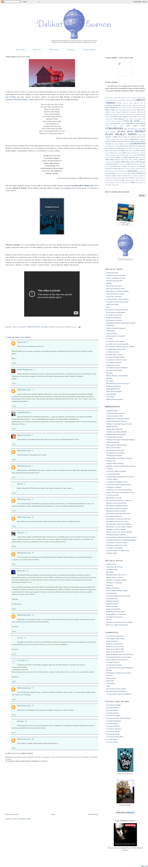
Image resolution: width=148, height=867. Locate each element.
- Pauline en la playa (111, 606)
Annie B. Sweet (128, 103)
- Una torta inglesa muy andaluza (115, 691)
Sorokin (19, 571)
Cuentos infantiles (139, 126)
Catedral (113, 112)
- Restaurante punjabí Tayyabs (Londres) (118, 513)
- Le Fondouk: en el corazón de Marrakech (118, 490)
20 (33, 739)
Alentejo (139, 97)
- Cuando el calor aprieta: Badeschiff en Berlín (119, 440)
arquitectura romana (138, 105)
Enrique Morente (141, 137)
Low (122, 157)
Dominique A (109, 137)
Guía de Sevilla (137, 146)
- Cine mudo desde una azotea (114, 294)
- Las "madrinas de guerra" (113, 362)
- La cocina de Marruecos (113, 721)
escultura (113, 139)
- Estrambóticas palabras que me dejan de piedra (120, 323)
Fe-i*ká (19, 660)
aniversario (119, 103)
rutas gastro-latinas (110, 173)
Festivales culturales (111, 141)
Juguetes (124, 153)
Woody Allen (115, 185)
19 (26, 721)
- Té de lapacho (110, 683)
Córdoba (142, 123)
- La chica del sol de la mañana (115, 341)
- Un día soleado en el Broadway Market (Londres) (121, 537)
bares (143, 107)
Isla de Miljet (128, 148)
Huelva (111, 148)
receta (137, 168)
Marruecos (142, 159)
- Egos (107, 307)
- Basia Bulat (109, 572)
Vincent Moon (138, 182)
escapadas (107, 139)
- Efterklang (109, 585)
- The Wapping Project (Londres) (115, 535)
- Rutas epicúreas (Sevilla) (113, 516)
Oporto (115, 164)
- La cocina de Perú (111, 723)
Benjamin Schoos (126, 110)
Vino (144, 182)
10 (33, 517)
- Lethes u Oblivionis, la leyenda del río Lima (119, 492)
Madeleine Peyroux (140, 157)
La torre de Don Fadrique (121, 155)
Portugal (142, 166)
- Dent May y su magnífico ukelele (116, 580)
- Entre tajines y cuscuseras (113, 320)
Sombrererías (142, 175)
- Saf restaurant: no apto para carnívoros (117, 519)
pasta (138, 164)
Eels (129, 137)
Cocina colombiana (136, 114)
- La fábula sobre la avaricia (114, 354)
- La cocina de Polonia (112, 726)
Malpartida (117, 159)
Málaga (112, 159)
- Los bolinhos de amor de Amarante (116, 368)
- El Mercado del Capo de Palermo (116, 445)
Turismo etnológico (110, 182)
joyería (119, 153)
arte (144, 105)
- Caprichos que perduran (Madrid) (116, 432)
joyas (116, 153)
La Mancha (112, 155)
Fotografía (108, 144)
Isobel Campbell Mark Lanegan (113, 150)
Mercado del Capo (110, 162)
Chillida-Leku (125, 112)
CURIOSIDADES (114, 128)
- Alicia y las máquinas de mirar (115, 278)
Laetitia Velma (133, 155)
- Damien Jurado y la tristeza (114, 577)
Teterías (133, 180)
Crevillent (107, 126)
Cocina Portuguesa (118, 119)
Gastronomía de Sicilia (125, 146)
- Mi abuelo (109, 373)
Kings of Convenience (133, 153)
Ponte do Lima (135, 166)
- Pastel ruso (109, 675)
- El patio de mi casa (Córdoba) (115, 453)
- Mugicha (108, 670)
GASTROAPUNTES (137, 143)
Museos (123, 162)
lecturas (139, 155)
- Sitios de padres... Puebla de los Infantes (118, 524)
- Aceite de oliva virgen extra (114, 636)
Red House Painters (21, 99)
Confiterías (136, 123)
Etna (118, 139)
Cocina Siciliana (129, 119)
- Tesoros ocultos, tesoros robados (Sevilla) (118, 532)
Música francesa (131, 162)
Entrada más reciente (11, 814)
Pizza (129, 166)
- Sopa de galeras (110, 678)
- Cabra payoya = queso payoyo (115, 638)
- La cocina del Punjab (112, 734)
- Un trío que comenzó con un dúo (116, 545)
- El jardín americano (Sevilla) (114, 450)
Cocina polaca (109, 119)
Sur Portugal (137, 178)
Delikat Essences (22, 390)
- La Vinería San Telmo (112, 474)
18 (33, 706)
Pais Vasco (120, 164)
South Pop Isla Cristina (111, 178)
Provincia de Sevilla (111, 168)
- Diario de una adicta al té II (114, 646)
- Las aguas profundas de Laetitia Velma (117, 596)
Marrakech (136, 159)
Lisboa (107, 157)
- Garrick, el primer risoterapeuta (115, 328)
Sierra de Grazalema (133, 175)
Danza (143, 129)
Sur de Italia (129, 178)
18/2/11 (14, 546)
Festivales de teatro (134, 141)
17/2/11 (14, 363)
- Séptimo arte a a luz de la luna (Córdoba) (118, 527)
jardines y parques (140, 150)
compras (123, 123)
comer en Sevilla (115, 123)
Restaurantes (133, 171)
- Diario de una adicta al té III (114, 649)
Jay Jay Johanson (109, 153)
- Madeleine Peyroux (112, 601)
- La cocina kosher (111, 739)
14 (33, 615)
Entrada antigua (93, 814)
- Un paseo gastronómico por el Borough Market (120, 540)
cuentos (128, 126)
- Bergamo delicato (111, 426)
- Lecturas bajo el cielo (112, 365)
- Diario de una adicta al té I (114, 644)
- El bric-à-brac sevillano (113, 447)
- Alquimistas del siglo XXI (113, 281)
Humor (115, 148)
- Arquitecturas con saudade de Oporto (117, 418)
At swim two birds (124, 107)
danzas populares (110, 131)
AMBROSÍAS (140, 100)
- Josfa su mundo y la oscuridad (115, 336)
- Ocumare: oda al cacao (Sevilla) (115, 503)
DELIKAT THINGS (126, 134)
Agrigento (122, 97)
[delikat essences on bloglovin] (125, 814)
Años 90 (15, 327)
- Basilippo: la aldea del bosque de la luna (118, 424)
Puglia (119, 168)
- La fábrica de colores (112, 352)
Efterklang (133, 137)
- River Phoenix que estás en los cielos (117, 383)
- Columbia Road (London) (113, 437)
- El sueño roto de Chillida (113, 455)
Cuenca (121, 126)
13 (27, 571)
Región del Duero (114, 171)
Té (120, 180)
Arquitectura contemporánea (113, 105)
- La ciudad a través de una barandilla (117, 344)
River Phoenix (141, 171)
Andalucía (110, 102)
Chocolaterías (133, 112)
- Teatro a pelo (109, 397)
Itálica (126, 150)
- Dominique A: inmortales (113, 583)
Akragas (134, 97)
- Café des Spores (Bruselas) (114, 429)
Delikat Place (37, 49)
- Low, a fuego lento (111, 598)
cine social (121, 114)
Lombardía (111, 157)
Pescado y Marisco (121, 166)
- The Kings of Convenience (114, 617)
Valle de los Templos (120, 182)
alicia (19, 721)
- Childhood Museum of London (115, 434)
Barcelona (139, 107)
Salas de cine (119, 173)
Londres (117, 157)
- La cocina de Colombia (113, 705)
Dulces (116, 137)
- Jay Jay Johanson (111, 593)
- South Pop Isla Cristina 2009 (114, 612)
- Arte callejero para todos (113, 286)
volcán (107, 185)
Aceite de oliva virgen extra (112, 97)
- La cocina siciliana (111, 742)
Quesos (123, 168)
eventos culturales (124, 139)
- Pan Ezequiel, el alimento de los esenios (118, 673)
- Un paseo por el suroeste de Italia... (116, 542)
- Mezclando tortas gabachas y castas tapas (118, 500)
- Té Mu (107, 686)
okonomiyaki (109, 164)
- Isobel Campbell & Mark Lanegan (116, 590)
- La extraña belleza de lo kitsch (115, 349)
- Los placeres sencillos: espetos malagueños (119, 668)
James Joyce (132, 150)
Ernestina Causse (22, 435)
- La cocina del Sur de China (114, 737)
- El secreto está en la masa (113, 315)
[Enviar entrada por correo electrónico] (79, 327)
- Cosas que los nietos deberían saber (116, 302)
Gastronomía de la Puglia (112, 146)
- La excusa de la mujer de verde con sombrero (119, 346)
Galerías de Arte (124, 144)
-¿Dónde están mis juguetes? (114, 399)
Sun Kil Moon (10, 97)
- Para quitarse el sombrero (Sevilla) (116, 506)
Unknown (20, 342)
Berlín (138, 110)
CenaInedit (118, 112)
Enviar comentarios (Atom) (22, 819)
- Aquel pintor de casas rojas (114, 567)
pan (129, 164)
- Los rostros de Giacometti (113, 370)
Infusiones (121, 148)
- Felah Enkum (110, 325)
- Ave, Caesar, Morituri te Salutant (115, 421)
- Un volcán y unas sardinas (114, 548)
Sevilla (139, 173)
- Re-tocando (109, 381)
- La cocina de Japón (111, 713)
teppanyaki (128, 180)
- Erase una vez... (110, 461)
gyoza (143, 146)
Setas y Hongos (131, 173)
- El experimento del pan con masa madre (118, 657)
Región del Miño (123, 171)
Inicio (53, 814)
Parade (132, 164)
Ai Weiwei (129, 97)
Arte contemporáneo (111, 107)
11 (26, 532)
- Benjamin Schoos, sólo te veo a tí (116, 575)
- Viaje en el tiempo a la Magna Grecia (117, 550)
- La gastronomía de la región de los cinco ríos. (120, 477)
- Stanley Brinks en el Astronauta (115, 614)
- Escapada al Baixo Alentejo (114, 463)
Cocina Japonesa (123, 116)
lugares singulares (129, 157)
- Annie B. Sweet (110, 564)
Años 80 (136, 103)
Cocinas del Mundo (89, 49)
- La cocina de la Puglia (112, 715)
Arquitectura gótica (127, 105)
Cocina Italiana (113, 116)
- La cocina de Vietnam (112, 731)
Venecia (128, 182)
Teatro (123, 180)
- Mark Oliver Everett (112, 604)
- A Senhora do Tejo (111, 411)
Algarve (143, 97)
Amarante (132, 100)
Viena (19, 532)
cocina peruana (141, 116)
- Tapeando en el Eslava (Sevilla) (115, 529)
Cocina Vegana (137, 119)
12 (33, 553)
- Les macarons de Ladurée (113, 665)
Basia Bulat (119, 110)
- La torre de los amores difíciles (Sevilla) (118, 484)
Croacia (115, 126)
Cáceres (107, 112)
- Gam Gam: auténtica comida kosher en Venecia (120, 466)
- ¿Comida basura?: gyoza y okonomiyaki (118, 694)
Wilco (110, 185)
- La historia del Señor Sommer (115, 357)
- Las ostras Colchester (112, 662)
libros (143, 155)
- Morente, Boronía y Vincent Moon (116, 376)
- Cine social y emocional (113, 296)
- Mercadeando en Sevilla (113, 498)
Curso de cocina (128, 129)
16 (27, 660)
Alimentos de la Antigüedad (117, 100)
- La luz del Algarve (111, 479)
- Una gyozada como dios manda (115, 689)
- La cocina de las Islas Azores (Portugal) (118, 718)
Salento (125, 173)
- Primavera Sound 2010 (112, 609)
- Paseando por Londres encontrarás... (117, 508)
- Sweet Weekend (110, 394)
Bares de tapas (110, 110)
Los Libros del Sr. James (80, 185)
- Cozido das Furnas (111, 641)
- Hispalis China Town (112, 588)
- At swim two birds (111, 569)
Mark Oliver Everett (126, 159)
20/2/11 (14, 681)
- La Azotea (109, 339)
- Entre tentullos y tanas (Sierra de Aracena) (118, 458)
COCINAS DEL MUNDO (131, 121)
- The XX (108, 620)
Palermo (125, 164)
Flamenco (142, 141)
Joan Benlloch (21, 412)
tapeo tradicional (114, 180)
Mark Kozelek (64, 97)
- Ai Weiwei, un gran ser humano (115, 275)
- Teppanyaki (109, 681)
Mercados (118, 162)
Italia (123, 150)
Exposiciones (134, 139)
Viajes (132, 182)
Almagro (127, 100)
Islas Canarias (141, 148)
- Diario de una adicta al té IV (114, 652)
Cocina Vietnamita (117, 121)
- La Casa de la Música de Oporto (115, 471)
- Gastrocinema (110, 331)
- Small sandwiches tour (112, 389)
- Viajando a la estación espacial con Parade (119, 622)
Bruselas (143, 110)
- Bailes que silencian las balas (115, 288)
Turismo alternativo (140, 180)
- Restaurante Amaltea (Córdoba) (115, 511)
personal (113, 166)
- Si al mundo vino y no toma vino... (116, 521)
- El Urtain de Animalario (113, 317)
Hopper (107, 148)
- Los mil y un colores (112, 495)
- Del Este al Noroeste (112, 442)
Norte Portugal (140, 162)
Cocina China (128, 114)
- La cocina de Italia (111, 710)
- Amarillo (108, 283)
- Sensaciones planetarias (113, 386)
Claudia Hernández (23, 369)
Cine (138, 112)
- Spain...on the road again (113, 391)
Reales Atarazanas (130, 168)
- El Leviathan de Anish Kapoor (115, 312)
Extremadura (142, 139)
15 (25, 638)
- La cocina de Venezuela (113, 729)
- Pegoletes (108, 378)
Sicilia (143, 173)
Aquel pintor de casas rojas (17, 56)
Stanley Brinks (121, 178)
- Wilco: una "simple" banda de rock (116, 625)
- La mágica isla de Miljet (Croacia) (116, 482)
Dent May (142, 134)
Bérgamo (134, 110)
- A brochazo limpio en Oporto (115, 413)
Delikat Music (54, 49)
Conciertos (23, 327)
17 (33, 688)
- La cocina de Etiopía (112, 708)
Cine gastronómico (114, 114)
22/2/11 (14, 732)
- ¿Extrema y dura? (111, 553)
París (135, 164)
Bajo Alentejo (132, 107)
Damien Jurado (137, 129)
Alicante (107, 100)
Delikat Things (20, 49)
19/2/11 (14, 654)
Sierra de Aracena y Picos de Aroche (116, 175)
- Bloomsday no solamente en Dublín (117, 291)
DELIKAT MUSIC (34, 327)
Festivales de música (122, 141)
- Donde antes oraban (112, 304)
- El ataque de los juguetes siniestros (116, 310)
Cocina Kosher (132, 116)
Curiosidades (71, 49)
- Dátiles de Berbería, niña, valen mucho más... (119, 654)
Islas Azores (135, 148)
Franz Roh (115, 144)
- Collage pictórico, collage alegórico (117, 299)
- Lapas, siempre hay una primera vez (116, 660)
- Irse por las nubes (111, 333)
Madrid (107, 159)
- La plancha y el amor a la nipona (116, 360)
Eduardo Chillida (123, 137)
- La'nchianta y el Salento (113, 487)
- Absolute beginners (111, 273)
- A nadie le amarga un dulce (114, 416)
